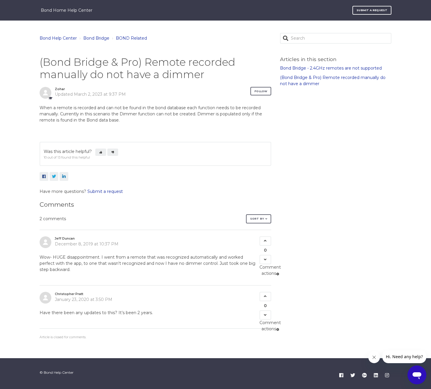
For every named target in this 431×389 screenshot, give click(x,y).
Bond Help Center (58, 38)
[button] (100, 152)
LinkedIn (64, 176)
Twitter (54, 176)
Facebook (44, 176)
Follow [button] (260, 91)
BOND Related (131, 38)
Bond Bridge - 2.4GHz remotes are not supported (331, 68)
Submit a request (372, 10)
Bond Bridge (96, 38)
